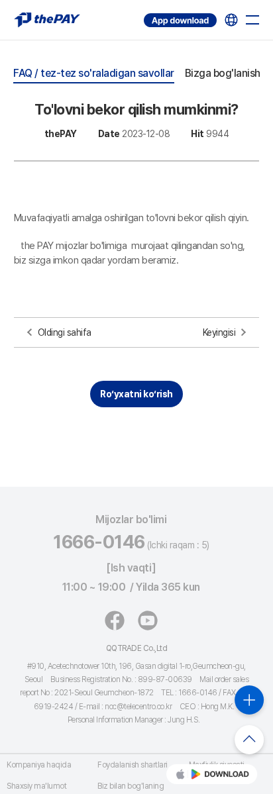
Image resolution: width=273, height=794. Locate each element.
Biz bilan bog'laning (130, 786)
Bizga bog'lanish (222, 73)
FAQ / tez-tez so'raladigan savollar (93, 73)
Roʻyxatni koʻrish (136, 394)
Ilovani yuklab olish (146, 13)
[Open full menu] (252, 19)
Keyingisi (219, 332)
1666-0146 (99, 541)
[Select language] (231, 19)
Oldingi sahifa (64, 332)
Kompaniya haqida (39, 764)
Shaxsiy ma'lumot (36, 786)
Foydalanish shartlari (132, 764)
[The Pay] (47, 20)
